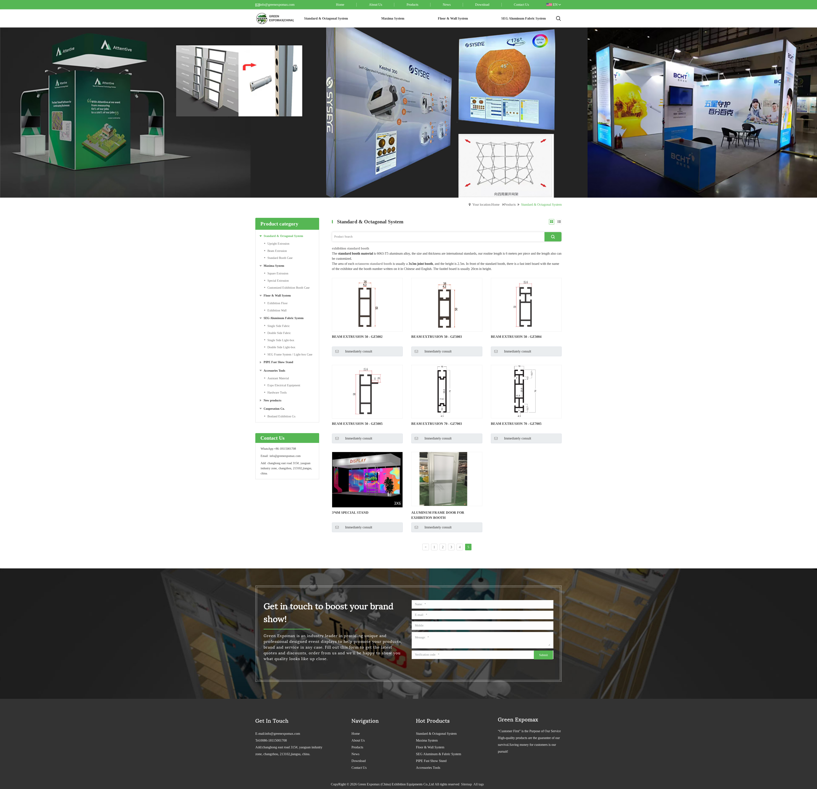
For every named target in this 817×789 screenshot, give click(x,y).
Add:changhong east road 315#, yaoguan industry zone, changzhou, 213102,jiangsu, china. (288, 750)
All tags (478, 784)
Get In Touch (272, 721)
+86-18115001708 (285, 448)
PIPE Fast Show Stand (431, 761)
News (355, 754)
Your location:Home (486, 204)
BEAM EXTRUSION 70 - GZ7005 (516, 423)
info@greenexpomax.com (277, 4)
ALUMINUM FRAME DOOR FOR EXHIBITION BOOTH (437, 515)
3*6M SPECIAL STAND (350, 512)
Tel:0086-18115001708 (271, 740)
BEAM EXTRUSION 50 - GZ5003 (436, 336)
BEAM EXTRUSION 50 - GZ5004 (516, 336)
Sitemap (466, 784)
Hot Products (433, 721)
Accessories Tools (428, 767)
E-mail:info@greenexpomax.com (277, 733)
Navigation (365, 721)
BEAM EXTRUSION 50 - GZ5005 (357, 423)
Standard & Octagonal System (436, 733)
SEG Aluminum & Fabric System (438, 754)
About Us (358, 740)
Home (355, 733)
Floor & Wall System (430, 747)
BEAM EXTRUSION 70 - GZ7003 (436, 423)
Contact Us (359, 767)
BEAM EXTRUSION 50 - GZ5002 (357, 336)
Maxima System (427, 740)
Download (358, 761)
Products (510, 204)
